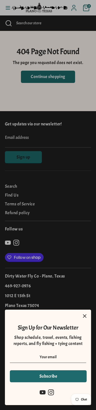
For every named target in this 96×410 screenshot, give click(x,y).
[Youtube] (43, 392)
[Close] (84, 316)
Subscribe (48, 376)
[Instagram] (51, 392)
